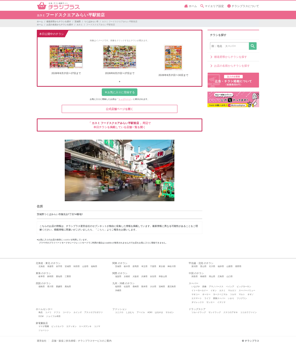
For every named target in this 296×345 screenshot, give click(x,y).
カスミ (80, 24)
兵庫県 (144, 276)
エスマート (197, 298)
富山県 (203, 266)
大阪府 (136, 276)
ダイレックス (198, 302)
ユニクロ (119, 312)
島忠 (41, 312)
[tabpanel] (66, 61)
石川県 (212, 266)
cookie (66, 239)
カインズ (77, 312)
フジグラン (242, 298)
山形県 (85, 266)
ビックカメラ (57, 326)
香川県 (50, 286)
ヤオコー (196, 294)
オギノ (251, 294)
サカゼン (170, 312)
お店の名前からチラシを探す (59, 24)
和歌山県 (163, 276)
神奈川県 (172, 266)
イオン (214, 290)
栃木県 (127, 266)
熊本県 (144, 286)
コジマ (97, 326)
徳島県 (42, 286)
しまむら (130, 312)
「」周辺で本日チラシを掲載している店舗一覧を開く (119, 125)
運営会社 (41, 340)
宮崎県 (162, 286)
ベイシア (230, 286)
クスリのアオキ (230, 312)
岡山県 (212, 276)
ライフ (207, 298)
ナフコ (57, 312)
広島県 (221, 276)
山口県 (229, 276)
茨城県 (78, 21)
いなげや (196, 286)
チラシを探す (253, 46)
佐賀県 (127, 286)
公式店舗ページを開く (119, 109)
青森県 (50, 266)
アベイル (141, 312)
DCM (41, 316)
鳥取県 (195, 276)
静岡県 (50, 276)
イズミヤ (221, 302)
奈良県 (153, 276)
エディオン (71, 326)
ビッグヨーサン (244, 286)
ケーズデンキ (85, 326)
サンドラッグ (214, 312)
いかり (231, 298)
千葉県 (153, 266)
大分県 (153, 286)
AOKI (149, 312)
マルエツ (232, 290)
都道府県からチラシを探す (58, 21)
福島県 (94, 266)
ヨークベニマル (220, 294)
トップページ (125, 99)
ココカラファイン (248, 312)
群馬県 (136, 266)
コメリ (48, 312)
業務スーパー (219, 298)
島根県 (203, 276)
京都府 (127, 276)
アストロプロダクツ (93, 312)
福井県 (221, 266)
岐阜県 (42, 276)
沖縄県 (118, 290)
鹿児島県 (172, 286)
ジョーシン (44, 330)
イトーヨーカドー (200, 290)
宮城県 (68, 266)
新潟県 (195, 266)
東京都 (162, 266)
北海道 (42, 266)
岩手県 (59, 266)
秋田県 (76, 266)
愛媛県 (59, 286)
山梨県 (229, 266)
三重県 (68, 276)
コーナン (67, 312)
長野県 (238, 266)
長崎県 (136, 286)
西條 (204, 286)
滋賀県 (118, 276)
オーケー (206, 294)
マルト (242, 294)
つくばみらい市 (91, 21)
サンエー (210, 302)
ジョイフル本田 (53, 316)
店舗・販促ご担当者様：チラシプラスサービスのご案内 (82, 340)
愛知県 (59, 276)
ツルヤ (233, 294)
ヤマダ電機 (44, 326)
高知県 (68, 286)
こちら (100, 229)
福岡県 (118, 286)
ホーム (40, 21)
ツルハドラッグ (199, 312)
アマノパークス (216, 286)
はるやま (159, 312)
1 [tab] (119, 81)
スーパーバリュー (247, 290)
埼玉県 (144, 266)
